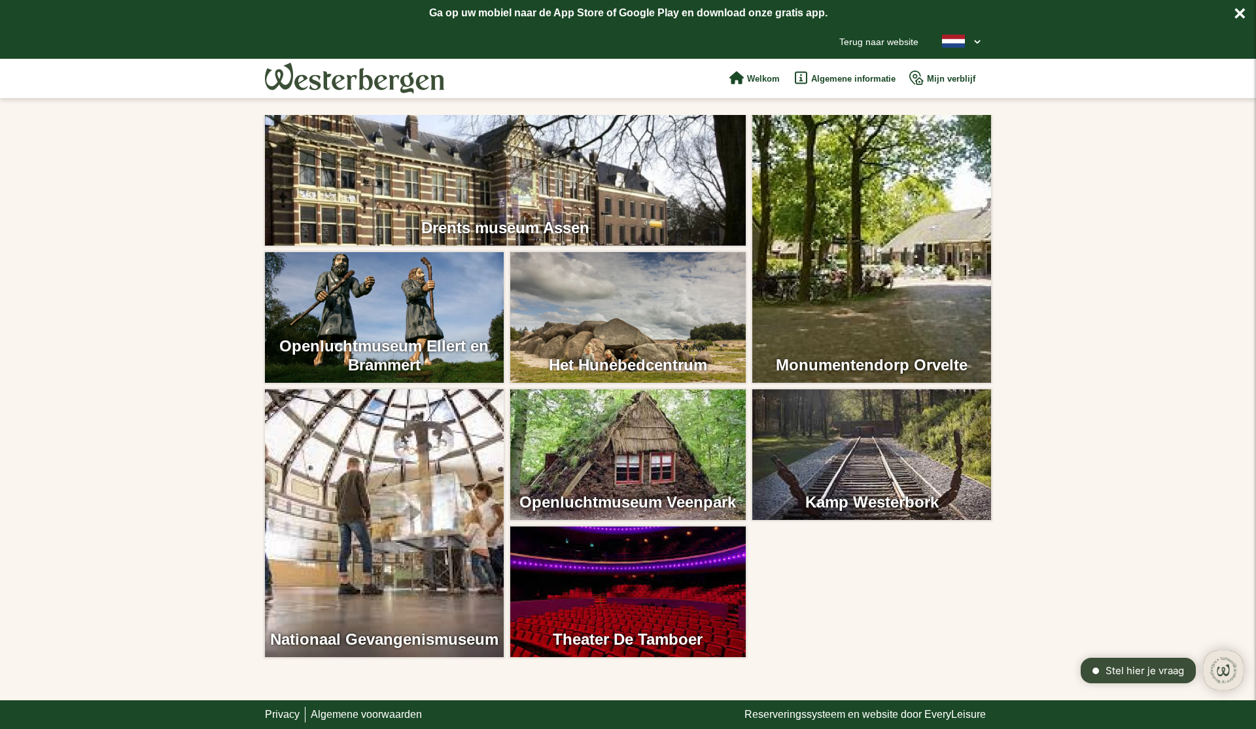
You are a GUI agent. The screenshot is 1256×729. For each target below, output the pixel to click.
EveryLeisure (955, 714)
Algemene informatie (853, 79)
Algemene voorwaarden (366, 714)
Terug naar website (878, 42)
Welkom (763, 79)
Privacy (282, 714)
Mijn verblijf (951, 79)
